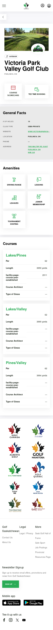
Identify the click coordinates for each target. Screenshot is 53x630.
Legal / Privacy (26, 533)
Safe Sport (40, 542)
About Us (6, 542)
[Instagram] (11, 620)
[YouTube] (24, 620)
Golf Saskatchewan (10, 529)
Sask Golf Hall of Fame (43, 535)
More (38, 527)
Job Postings (41, 547)
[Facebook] (4, 620)
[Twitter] (17, 620)
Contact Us (7, 537)
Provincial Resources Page (43, 554)
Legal (22, 527)
